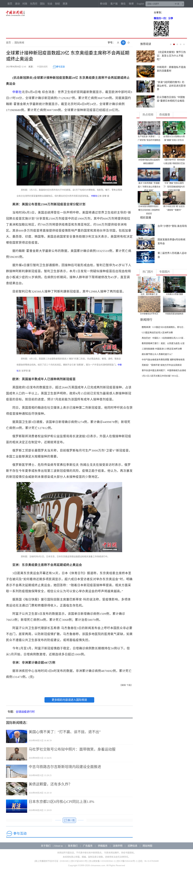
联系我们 (73, 845)
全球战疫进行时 (25, 711)
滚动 (17, 3)
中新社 (17, 92)
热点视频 (147, 114)
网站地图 (147, 845)
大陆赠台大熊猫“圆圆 (174, 294)
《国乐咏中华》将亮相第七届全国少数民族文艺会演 (174, 163)
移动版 (103, 3)
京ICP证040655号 (79, 861)
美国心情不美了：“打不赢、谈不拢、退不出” (65, 732)
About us (58, 845)
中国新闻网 (42, 67)
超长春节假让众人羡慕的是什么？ (157, 354)
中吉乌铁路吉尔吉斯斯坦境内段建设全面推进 (65, 767)
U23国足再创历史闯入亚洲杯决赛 (157, 332)
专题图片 (164, 271)
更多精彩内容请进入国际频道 (69, 699)
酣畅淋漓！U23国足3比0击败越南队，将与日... (163, 327)
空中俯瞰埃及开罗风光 (149, 314)
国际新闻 (19, 42)
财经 (57, 3)
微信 (123, 3)
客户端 (114, 3)
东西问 (33, 3)
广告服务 (88, 845)
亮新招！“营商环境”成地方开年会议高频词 (162, 365)
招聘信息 (132, 845)
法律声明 (117, 845)
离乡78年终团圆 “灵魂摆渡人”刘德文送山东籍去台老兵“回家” (149, 186)
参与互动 (60, 67)
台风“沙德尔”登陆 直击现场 (172, 226)
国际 (42, 3)
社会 (49, 3)
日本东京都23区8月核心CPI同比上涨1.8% (61, 802)
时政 (24, 3)
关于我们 (46, 845)
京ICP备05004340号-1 (127, 861)
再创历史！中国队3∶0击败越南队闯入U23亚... (163, 338)
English (140, 3)
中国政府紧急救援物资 (174, 314)
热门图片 (147, 271)
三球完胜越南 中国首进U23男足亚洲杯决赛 (162, 349)
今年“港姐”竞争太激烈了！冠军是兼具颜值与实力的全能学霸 (174, 186)
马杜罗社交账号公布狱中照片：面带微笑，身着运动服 (72, 749)
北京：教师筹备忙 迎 (149, 294)
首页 (9, 3)
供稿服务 (103, 845)
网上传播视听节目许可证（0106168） (52, 861)
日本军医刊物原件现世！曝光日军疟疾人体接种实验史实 (149, 210)
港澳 (65, 3)
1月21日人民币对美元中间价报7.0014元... (161, 376)
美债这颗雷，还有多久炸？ (50, 784)
